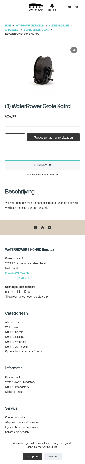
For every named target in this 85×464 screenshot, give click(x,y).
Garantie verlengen (17, 432)
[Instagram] (35, 227)
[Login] (76, 7)
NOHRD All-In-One (16, 347)
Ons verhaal (12, 377)
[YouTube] (49, 227)
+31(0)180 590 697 (17, 278)
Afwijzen (53, 456)
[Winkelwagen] (69, 7)
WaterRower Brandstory (20, 382)
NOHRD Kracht (14, 337)
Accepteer (33, 456)
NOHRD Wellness (15, 342)
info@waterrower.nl (17, 273)
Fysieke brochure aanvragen (22, 427)
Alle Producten (14, 322)
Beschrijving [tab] (42, 165)
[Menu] (7, 7)
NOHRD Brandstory (17, 387)
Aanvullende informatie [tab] (42, 174)
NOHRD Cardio (14, 332)
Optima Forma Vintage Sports (23, 351)
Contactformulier (15, 417)
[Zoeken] (20, 7)
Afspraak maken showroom (22, 422)
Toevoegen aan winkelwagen (53, 137)
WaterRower (13, 327)
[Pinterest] (42, 227)
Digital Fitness (14, 392)
